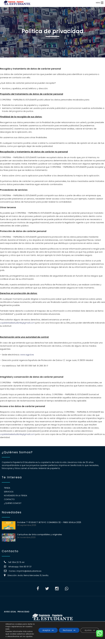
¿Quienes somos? (12, 503)
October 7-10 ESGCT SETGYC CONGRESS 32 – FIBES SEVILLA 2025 (49, 522)
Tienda (7, 487)
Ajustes (88, 630)
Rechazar (67, 630)
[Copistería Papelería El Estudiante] (40, 2)
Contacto (9, 499)
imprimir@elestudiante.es (29, 571)
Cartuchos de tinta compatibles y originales (39, 534)
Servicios (8, 491)
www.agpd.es (27, 354)
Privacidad (23, 611)
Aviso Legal (10, 611)
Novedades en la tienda (15, 495)
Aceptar (46, 630)
